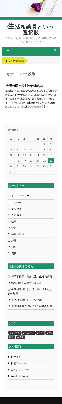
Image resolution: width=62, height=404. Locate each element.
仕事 (14, 221)
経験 (14, 240)
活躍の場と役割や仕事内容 (24, 86)
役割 (14, 227)
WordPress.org (19, 376)
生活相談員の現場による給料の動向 (31, 306)
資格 (14, 253)
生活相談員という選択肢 (31, 30)
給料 (14, 247)
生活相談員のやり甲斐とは (26, 299)
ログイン (16, 357)
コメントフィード (21, 369)
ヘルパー (16, 202)
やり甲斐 (16, 208)
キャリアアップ (20, 196)
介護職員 (16, 215)
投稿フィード (18, 363)
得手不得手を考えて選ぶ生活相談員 (31, 276)
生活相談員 (17, 234)
